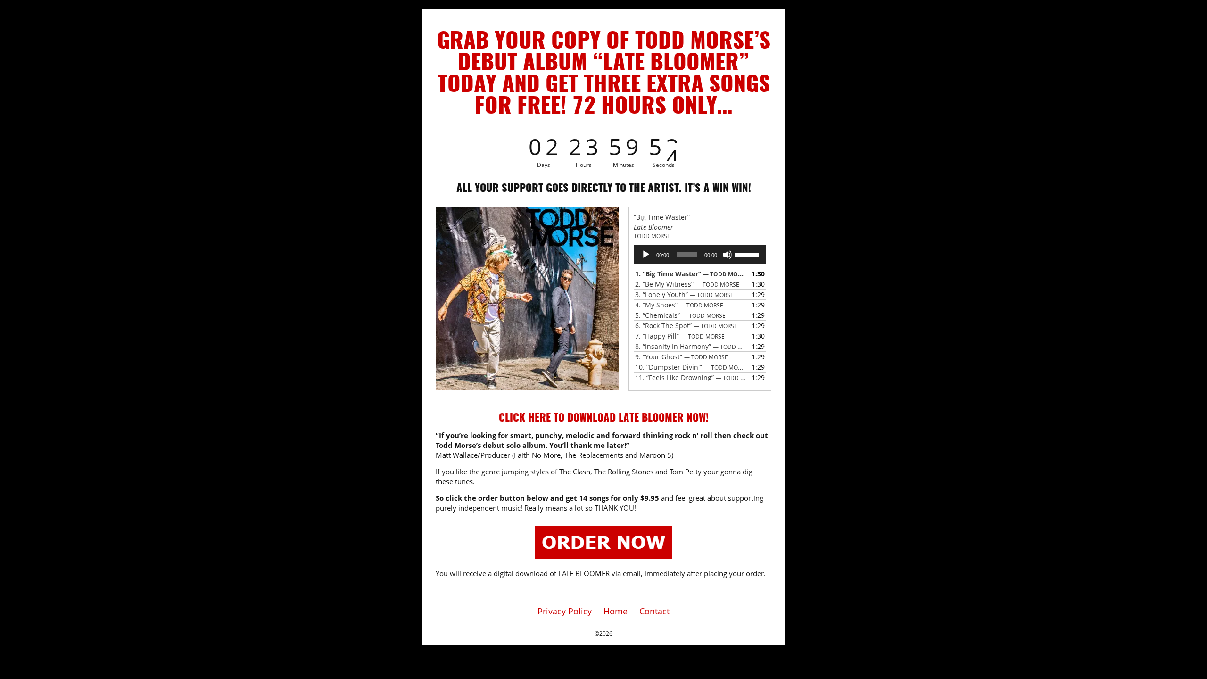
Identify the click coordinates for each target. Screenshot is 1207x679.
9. (681, 356)
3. (684, 294)
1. (690, 273)
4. (679, 304)
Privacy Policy (564, 611)
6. (686, 325)
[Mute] (727, 254)
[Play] (646, 254)
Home (616, 611)
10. (690, 367)
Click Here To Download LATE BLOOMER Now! (604, 418)
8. (690, 346)
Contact (654, 611)
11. (690, 377)
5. (680, 315)
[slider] (748, 253)
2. (687, 284)
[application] (700, 254)
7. (680, 335)
